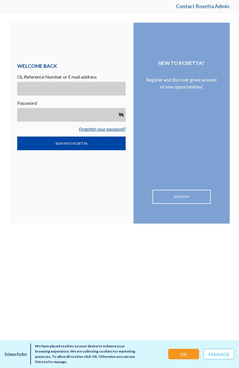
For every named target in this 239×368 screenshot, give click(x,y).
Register (181, 196)
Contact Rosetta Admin (202, 6)
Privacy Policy (16, 354)
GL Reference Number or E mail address (57, 76)
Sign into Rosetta (71, 143)
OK (183, 354)
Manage (218, 354)
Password (27, 103)
